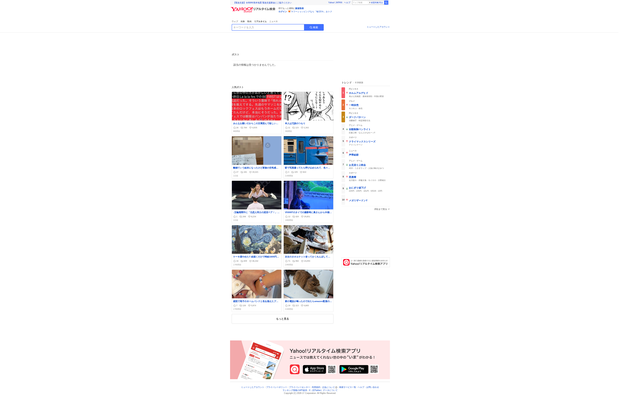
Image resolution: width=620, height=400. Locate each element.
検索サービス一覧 (347, 387)
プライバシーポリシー (276, 387)
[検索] (386, 2)
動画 (249, 21)
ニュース (273, 21)
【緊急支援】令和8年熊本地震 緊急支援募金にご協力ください (262, 2)
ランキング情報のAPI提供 (295, 390)
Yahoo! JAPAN (335, 2)
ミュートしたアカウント (378, 27)
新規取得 (299, 8)
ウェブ (235, 21)
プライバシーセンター (299, 387)
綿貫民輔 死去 (377, 2)
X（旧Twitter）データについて (323, 390)
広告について (328, 387)
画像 (243, 21)
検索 (315, 27)
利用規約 (316, 387)
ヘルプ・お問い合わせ (368, 387)
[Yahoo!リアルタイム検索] (253, 8)
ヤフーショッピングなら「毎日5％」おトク (311, 11)
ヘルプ (347, 2)
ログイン (283, 11)
